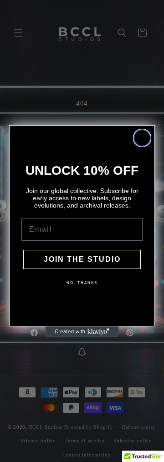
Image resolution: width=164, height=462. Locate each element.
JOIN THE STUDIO (82, 259)
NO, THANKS (82, 283)
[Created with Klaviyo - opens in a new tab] (82, 331)
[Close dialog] (142, 138)
